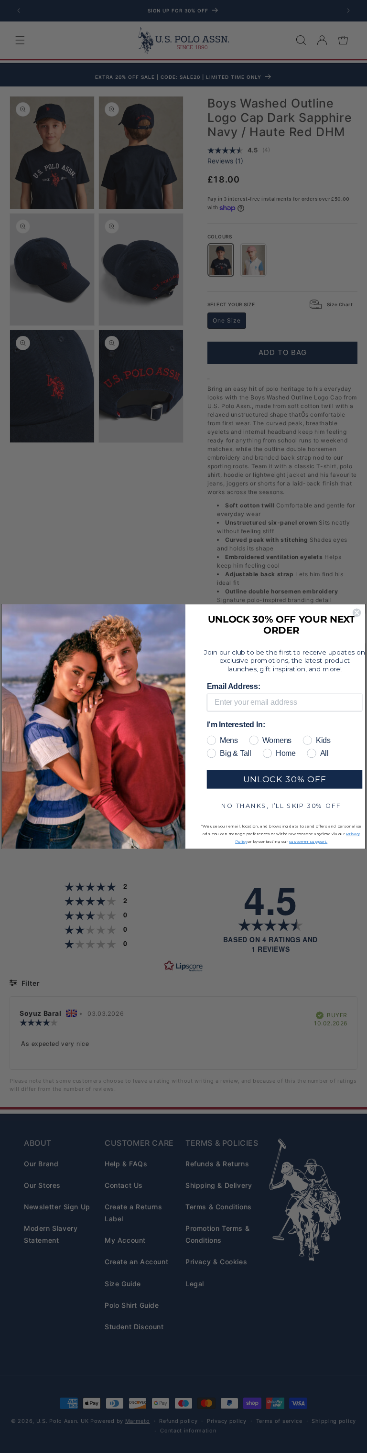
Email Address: (233, 686)
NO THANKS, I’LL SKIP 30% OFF (281, 805)
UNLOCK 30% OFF (284, 779)
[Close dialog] (356, 612)
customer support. (308, 841)
